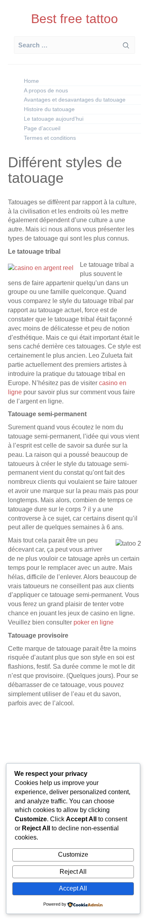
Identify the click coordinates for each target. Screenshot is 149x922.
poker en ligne (93, 622)
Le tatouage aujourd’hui (53, 118)
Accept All (73, 888)
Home (31, 81)
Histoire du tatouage (49, 109)
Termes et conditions (50, 138)
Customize (73, 854)
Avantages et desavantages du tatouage (75, 99)
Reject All (73, 871)
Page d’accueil (42, 128)
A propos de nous (46, 90)
